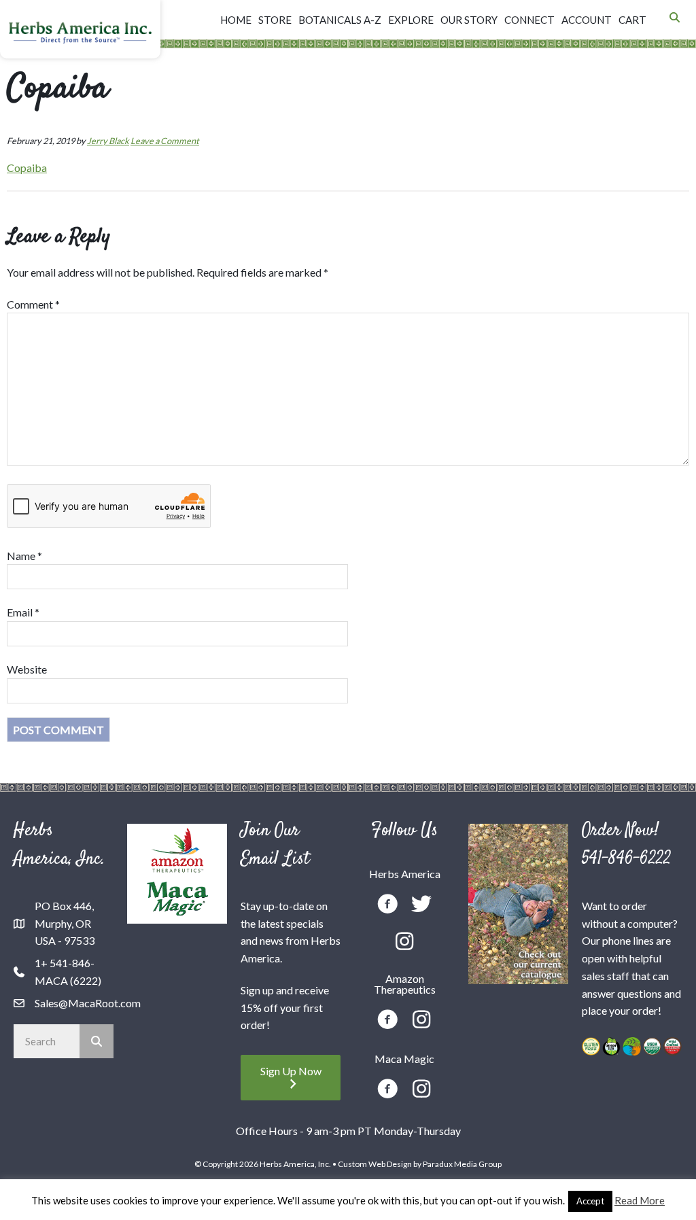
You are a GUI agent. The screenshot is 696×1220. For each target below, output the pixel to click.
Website (27, 669)
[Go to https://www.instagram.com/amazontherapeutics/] (421, 1020)
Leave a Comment (164, 140)
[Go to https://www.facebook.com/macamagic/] (387, 1090)
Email (23, 612)
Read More (639, 1200)
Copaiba (27, 167)
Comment (33, 304)
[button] (291, 1077)
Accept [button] (590, 1201)
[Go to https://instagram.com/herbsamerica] (404, 942)
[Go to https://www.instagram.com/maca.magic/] (421, 1090)
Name (24, 555)
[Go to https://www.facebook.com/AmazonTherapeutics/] (387, 1021)
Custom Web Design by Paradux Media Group (420, 1164)
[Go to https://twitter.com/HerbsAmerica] (421, 905)
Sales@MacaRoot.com (88, 1002)
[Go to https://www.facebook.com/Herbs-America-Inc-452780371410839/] (387, 906)
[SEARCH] (97, 1041)
